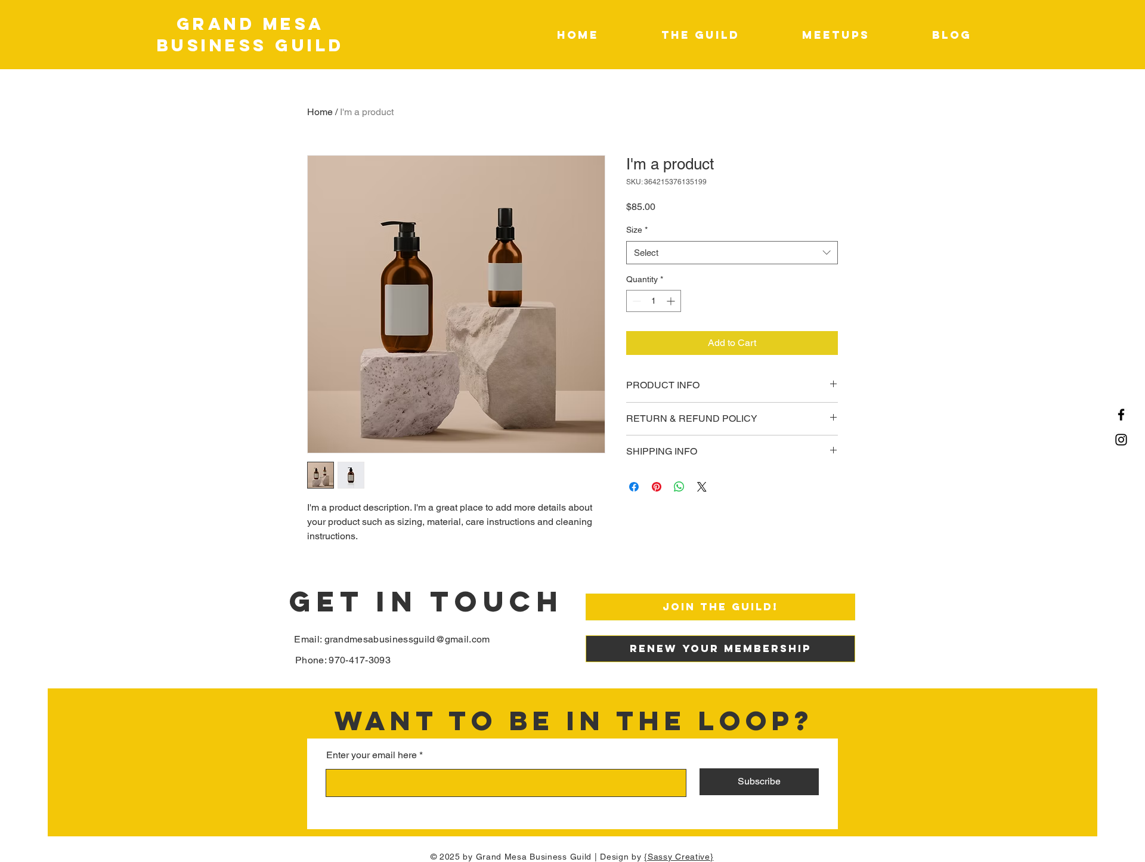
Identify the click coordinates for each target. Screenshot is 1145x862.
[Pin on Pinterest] (656, 487)
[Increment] (671, 301)
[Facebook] (1121, 414)
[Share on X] (702, 487)
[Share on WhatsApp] (679, 487)
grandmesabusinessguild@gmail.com (407, 639)
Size (637, 229)
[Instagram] (1121, 439)
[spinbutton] (653, 301)
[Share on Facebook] (634, 487)
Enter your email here (371, 755)
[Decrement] (635, 301)
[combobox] (732, 252)
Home (320, 112)
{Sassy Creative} (678, 856)
